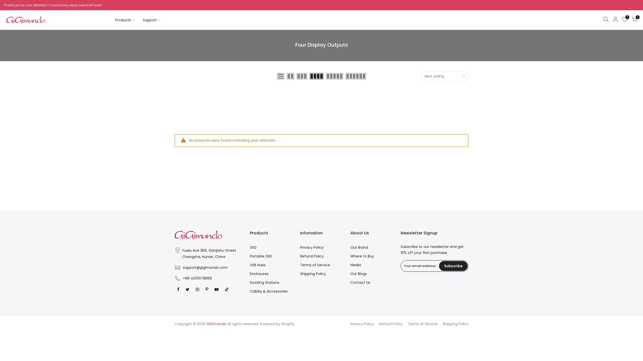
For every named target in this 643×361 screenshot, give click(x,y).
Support (150, 20)
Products (123, 20)
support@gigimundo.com (205, 267)
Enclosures (259, 273)
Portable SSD (261, 256)
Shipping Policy (313, 273)
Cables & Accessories (269, 291)
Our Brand (359, 247)
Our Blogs (358, 273)
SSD (253, 247)
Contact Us (360, 282)
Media (355, 264)
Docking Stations (264, 282)
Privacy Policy (312, 247)
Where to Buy (362, 256)
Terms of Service (315, 264)
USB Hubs (258, 264)
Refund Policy (312, 256)
